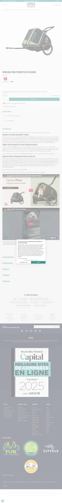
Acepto (38, 262)
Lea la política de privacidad (22, 258)
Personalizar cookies (24, 262)
